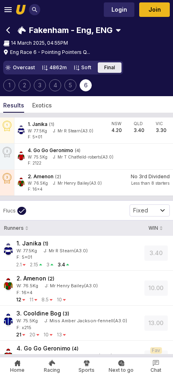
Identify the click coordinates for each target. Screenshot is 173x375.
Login (119, 9)
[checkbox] (14, 211)
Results (13, 105)
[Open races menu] (118, 30)
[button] (65, 30)
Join (154, 9)
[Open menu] (8, 9)
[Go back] (8, 30)
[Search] (34, 9)
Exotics (42, 105)
